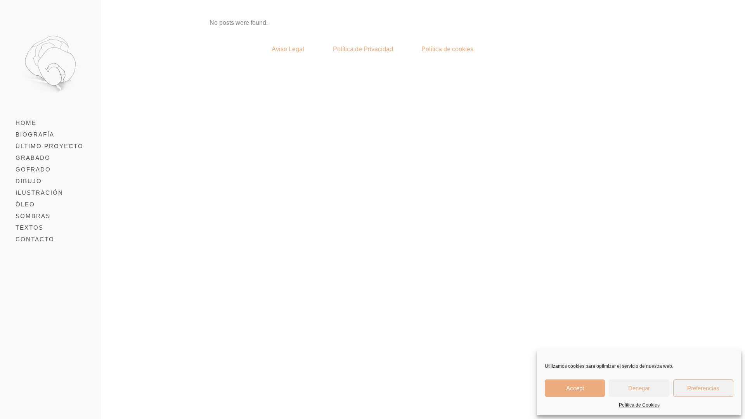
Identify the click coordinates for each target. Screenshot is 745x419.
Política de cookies (447, 49)
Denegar (639, 388)
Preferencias (703, 388)
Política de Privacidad (363, 49)
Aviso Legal (288, 49)
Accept (575, 388)
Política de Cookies (639, 405)
